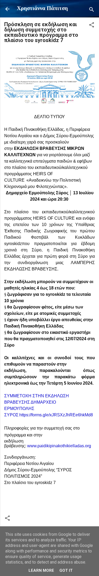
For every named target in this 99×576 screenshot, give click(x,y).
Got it (66, 570)
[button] (91, 26)
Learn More (41, 570)
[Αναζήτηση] (91, 11)
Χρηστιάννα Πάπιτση (42, 8)
